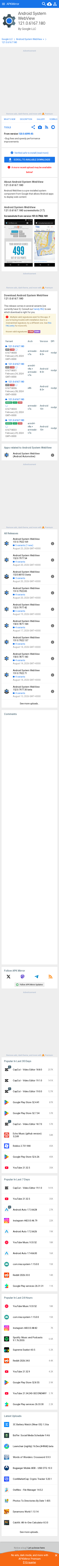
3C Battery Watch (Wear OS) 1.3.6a (31, 1424)
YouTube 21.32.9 (21, 1371)
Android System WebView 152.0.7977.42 (26, 606)
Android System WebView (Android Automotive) (26, 455)
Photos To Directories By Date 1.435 (31, 1500)
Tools (7, 127)
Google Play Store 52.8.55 (26, 1382)
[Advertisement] (29, 82)
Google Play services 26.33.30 (28, 1404)
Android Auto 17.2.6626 (25, 1231)
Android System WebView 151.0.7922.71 (26, 672)
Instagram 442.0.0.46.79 (25, 1220)
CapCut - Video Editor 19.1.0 (27, 1080)
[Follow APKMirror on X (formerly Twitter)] (8, 977)
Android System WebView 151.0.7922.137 (26, 639)
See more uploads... (29, 703)
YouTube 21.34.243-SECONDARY (30, 1393)
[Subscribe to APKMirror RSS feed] (50, 977)
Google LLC (29, 28)
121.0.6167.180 (16, 346)
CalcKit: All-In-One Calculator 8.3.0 (30, 1522)
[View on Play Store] (40, 127)
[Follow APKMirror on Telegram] (36, 977)
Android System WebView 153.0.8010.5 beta (26, 573)
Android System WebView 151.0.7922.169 (26, 540)
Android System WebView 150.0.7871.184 (26, 622)
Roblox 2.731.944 (21, 1145)
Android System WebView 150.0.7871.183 (26, 655)
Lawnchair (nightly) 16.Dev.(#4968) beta (33, 1446)
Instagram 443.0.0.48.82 (25, 1328)
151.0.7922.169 (40, 216)
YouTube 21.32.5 (21, 1167)
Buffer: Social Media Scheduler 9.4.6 (31, 1435)
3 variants (20, 578)
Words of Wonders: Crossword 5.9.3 (32, 1457)
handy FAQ (39, 309)
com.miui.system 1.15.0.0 (26, 1264)
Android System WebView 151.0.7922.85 (26, 590)
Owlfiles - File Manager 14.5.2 (28, 1489)
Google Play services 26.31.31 (28, 1286)
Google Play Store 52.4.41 (26, 1102)
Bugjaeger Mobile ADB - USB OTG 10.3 (32, 1468)
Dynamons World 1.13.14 (25, 1511)
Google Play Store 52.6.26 (26, 1156)
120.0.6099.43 (26, 134)
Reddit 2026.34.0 (21, 1360)
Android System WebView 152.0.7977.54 (26, 557)
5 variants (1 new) (24, 545)
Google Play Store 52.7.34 (26, 1113)
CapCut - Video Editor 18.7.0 (27, 1124)
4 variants (20, 561)
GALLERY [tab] (41, 119)
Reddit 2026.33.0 (21, 1275)
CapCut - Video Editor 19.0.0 (27, 1091)
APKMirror (13, 4)
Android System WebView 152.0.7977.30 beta (26, 688)
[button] (33, 127)
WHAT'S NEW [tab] (9, 119)
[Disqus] (29, 840)
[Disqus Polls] (29, 757)
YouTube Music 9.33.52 (25, 1242)
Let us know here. (36, 1548)
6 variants (20, 611)
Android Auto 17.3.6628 (25, 1209)
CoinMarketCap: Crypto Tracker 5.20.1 (32, 1479)
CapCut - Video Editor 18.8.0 (27, 1069)
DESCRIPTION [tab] (26, 119)
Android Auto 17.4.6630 (25, 1253)
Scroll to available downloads (32, 159)
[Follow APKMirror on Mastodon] (22, 977)
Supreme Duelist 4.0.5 (24, 1349)
